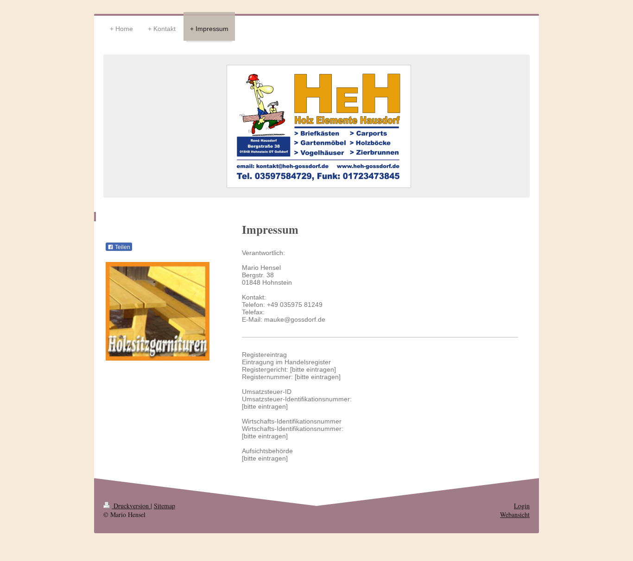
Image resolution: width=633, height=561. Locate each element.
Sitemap (164, 505)
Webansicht (515, 514)
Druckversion (131, 505)
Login (522, 505)
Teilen (122, 247)
